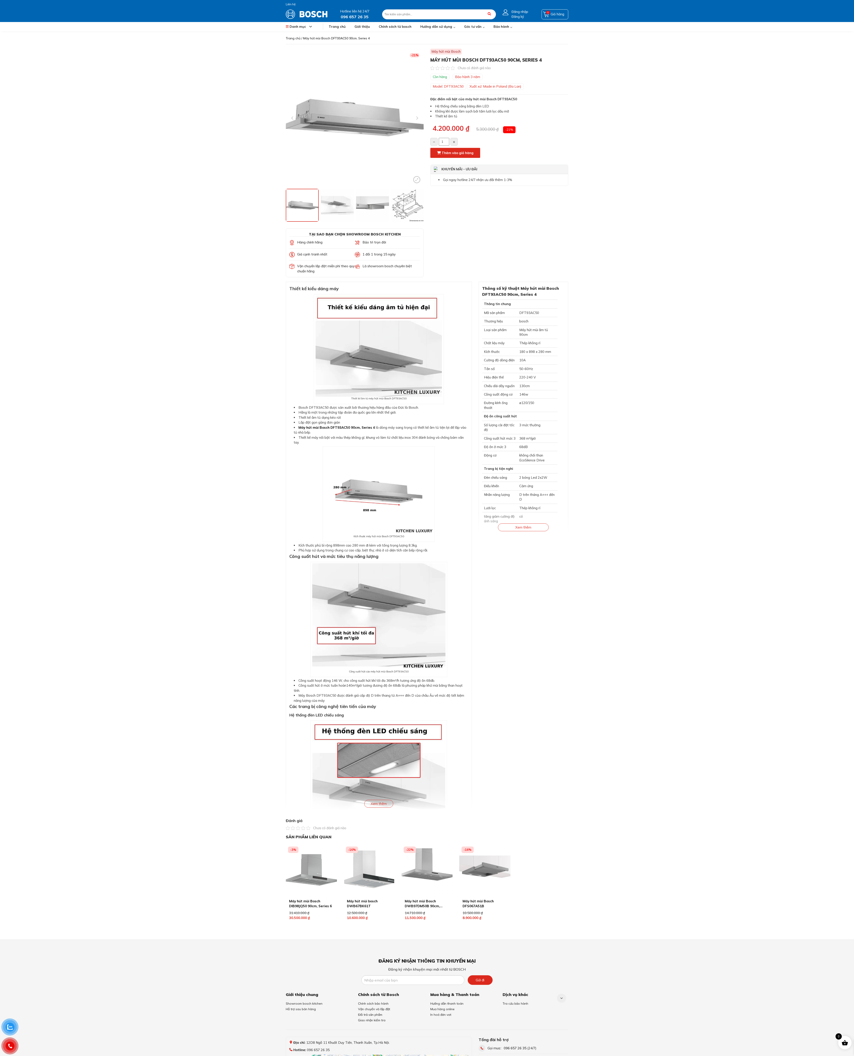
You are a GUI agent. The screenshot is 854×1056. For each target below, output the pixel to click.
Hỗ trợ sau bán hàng (301, 1009)
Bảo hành (501, 26)
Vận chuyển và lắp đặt (374, 1009)
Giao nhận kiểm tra (371, 1020)
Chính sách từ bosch (395, 26)
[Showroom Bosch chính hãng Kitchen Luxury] (306, 14)
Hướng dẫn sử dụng (436, 26)
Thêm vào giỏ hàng (457, 153)
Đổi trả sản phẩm (370, 1015)
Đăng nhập (520, 12)
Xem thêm (379, 804)
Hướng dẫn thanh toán (446, 1004)
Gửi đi (480, 980)
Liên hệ (291, 4)
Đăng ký (518, 16)
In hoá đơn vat (440, 1015)
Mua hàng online (442, 1009)
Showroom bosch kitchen (304, 1004)
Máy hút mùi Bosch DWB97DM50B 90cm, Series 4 (422, 906)
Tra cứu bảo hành (515, 1004)
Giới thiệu (362, 26)
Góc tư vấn (472, 26)
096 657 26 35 (515, 1048)
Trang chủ (337, 26)
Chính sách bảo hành (373, 1004)
